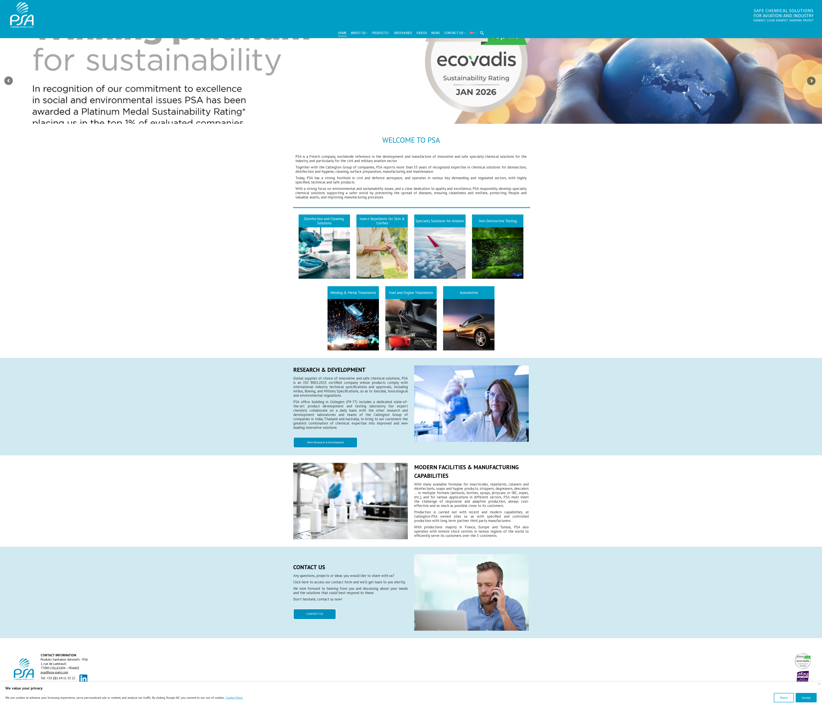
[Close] (819, 684)
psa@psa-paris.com (54, 672)
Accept (806, 698)
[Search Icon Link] (482, 33)
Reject (784, 698)
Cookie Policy (234, 698)
